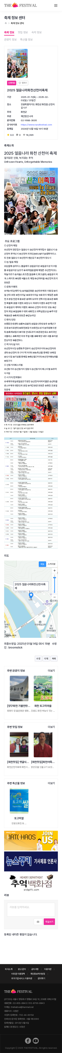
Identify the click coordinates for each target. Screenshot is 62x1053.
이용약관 (47, 969)
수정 (38, 658)
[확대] (54, 570)
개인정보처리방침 (37, 974)
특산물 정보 (26, 39)
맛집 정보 (23, 32)
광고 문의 (22, 969)
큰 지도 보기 (21, 592)
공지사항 (35, 969)
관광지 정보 (10, 39)
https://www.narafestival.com (36, 124)
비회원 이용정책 (18, 974)
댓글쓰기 (49, 921)
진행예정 (11, 83)
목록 (54, 658)
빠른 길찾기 (37, 592)
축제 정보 (9, 32)
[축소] (54, 597)
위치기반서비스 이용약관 (21, 978)
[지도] (42, 564)
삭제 (46, 658)
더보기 (51, 670)
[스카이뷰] (51, 564)
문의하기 (41, 978)
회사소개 (8, 969)
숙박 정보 (37, 32)
